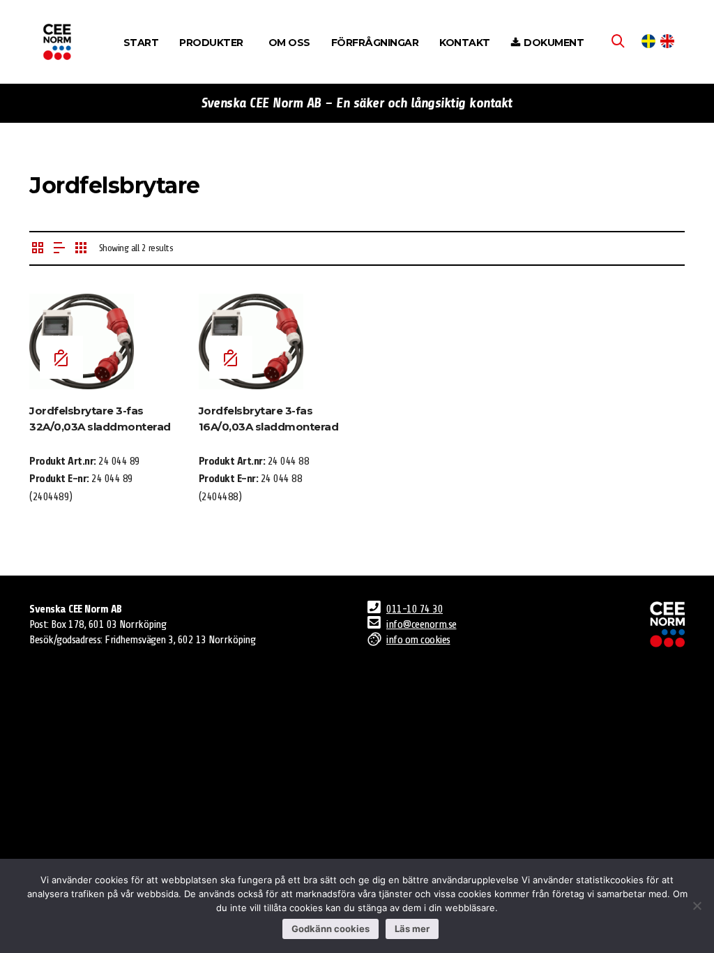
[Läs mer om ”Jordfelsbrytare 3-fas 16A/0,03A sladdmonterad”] (230, 357)
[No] (697, 906)
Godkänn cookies (330, 928)
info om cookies (418, 639)
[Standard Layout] (37, 249)
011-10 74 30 (414, 609)
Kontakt (464, 42)
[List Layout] (59, 249)
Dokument (554, 42)
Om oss (289, 42)
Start (141, 42)
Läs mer (412, 928)
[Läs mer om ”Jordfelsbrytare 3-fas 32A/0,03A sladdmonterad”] (61, 357)
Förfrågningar (375, 42)
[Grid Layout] (81, 249)
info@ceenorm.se (421, 624)
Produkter (211, 42)
